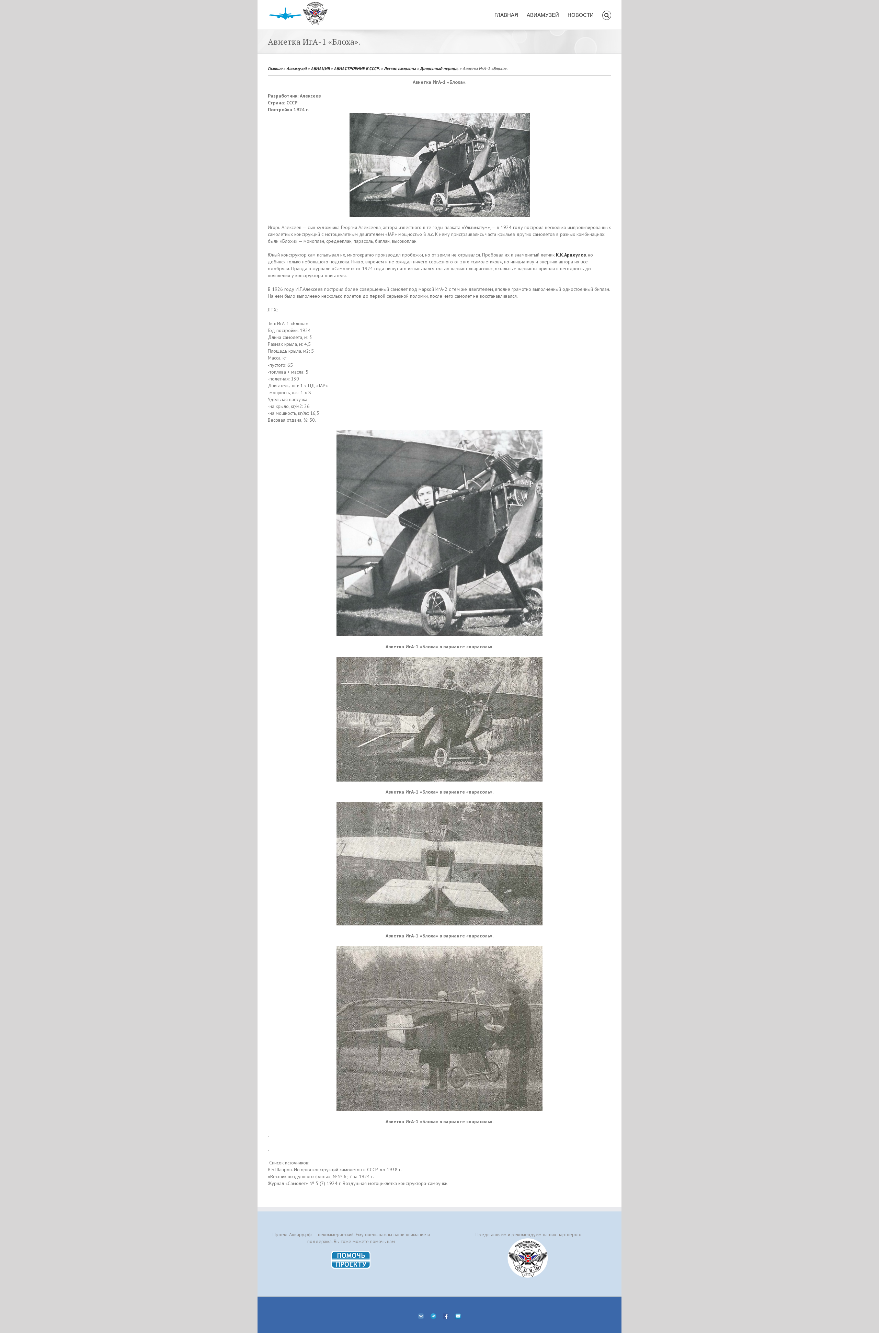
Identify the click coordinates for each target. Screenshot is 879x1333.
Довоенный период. (439, 68)
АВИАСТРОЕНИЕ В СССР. (357, 68)
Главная (275, 68)
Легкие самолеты (400, 68)
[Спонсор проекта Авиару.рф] (528, 1258)
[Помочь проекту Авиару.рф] (351, 1253)
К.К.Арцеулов (571, 255)
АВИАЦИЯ (320, 68)
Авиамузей (296, 68)
